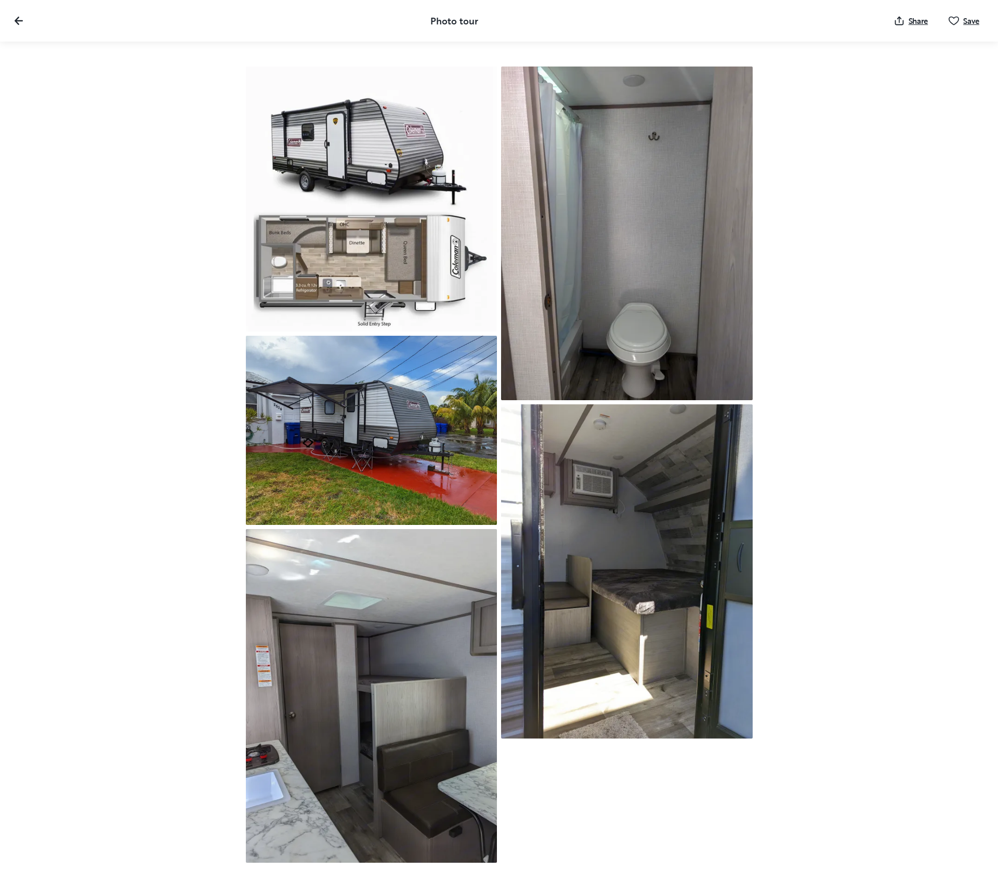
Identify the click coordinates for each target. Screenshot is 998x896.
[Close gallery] (18, 20)
